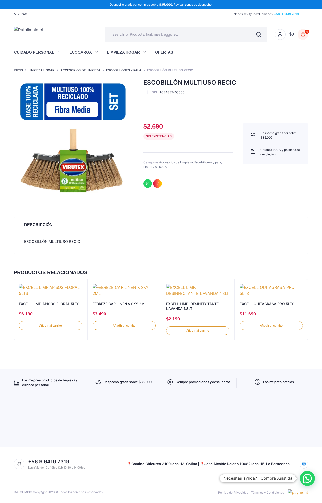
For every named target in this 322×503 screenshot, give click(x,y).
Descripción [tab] (38, 225)
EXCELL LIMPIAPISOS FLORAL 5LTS (49, 304)
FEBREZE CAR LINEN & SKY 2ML (120, 304)
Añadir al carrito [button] (50, 325)
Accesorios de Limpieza (80, 70)
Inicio (18, 70)
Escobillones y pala (123, 70)
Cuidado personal (34, 52)
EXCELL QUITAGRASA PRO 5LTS (267, 304)
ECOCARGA (80, 52)
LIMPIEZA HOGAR (42, 70)
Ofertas (164, 52)
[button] (307, 478)
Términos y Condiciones (267, 492)
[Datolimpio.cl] (52, 34)
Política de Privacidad (233, 492)
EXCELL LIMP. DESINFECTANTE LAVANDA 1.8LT (192, 306)
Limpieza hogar (123, 52)
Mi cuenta (21, 14)
